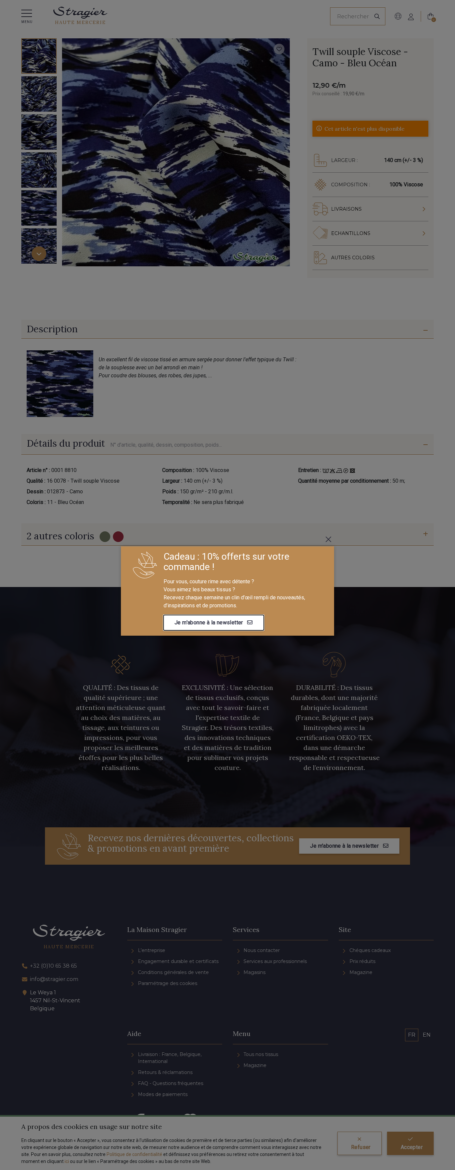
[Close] (328, 539)
